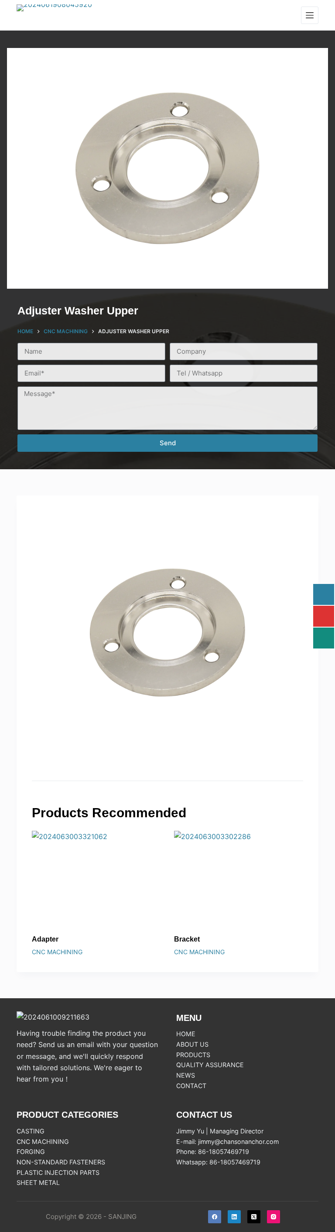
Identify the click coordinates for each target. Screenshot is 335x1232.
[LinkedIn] (234, 1216)
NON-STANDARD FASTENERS (61, 1162)
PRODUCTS (193, 1054)
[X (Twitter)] (253, 1216)
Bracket (187, 939)
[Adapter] (96, 879)
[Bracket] (238, 879)
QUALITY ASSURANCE (210, 1064)
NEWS (185, 1075)
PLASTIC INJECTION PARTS (58, 1172)
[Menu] (309, 15)
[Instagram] (273, 1216)
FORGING (31, 1151)
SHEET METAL (38, 1182)
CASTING (30, 1131)
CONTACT (191, 1085)
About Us (192, 1044)
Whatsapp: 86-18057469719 (218, 1162)
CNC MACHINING (57, 952)
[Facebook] (214, 1216)
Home (185, 1033)
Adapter (45, 939)
